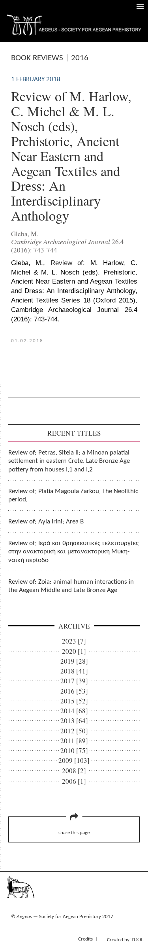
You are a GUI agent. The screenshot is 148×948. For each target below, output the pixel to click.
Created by (125, 939)
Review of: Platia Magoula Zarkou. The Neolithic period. (73, 495)
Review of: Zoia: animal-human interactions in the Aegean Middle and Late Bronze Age (71, 586)
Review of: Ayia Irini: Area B (46, 521)
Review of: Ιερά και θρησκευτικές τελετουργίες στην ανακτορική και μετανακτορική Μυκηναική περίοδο (73, 552)
